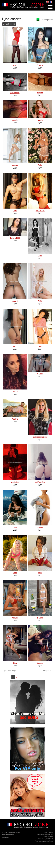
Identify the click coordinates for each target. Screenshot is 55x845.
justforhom (15, 93)
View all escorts (9, 24)
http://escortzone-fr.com (45, 834)
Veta (40, 301)
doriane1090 (15, 238)
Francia (40, 65)
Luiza (40, 256)
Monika (15, 165)
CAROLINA (40, 482)
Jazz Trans (40, 211)
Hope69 (40, 93)
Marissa (40, 663)
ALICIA (15, 618)
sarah (40, 120)
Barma (40, 618)
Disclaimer (5, 837)
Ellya (15, 527)
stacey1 (15, 301)
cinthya (15, 392)
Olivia (15, 663)
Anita (40, 165)
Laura (40, 346)
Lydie (15, 211)
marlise (40, 374)
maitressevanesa (40, 437)
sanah (14, 120)
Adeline (15, 419)
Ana (15, 65)
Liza (15, 346)
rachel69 (15, 482)
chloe (40, 573)
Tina (15, 573)
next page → (48, 671)
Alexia (40, 527)
